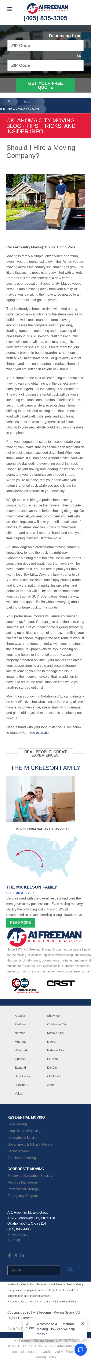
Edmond (20, 1067)
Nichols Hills (55, 1033)
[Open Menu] (9, 9)
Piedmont (21, 1024)
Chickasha (54, 1076)
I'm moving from (65, 36)
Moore (51, 1041)
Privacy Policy (17, 1234)
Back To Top (16, 1329)
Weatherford (23, 1050)
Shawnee (53, 1015)
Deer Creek (22, 1076)
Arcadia (20, 1015)
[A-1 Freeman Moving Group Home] (47, 8)
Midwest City (55, 1050)
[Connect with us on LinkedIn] (22, 1256)
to (79, 55)
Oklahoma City (57, 1024)
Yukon (19, 1093)
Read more (20, 922)
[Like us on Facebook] (9, 1256)
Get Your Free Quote (45, 85)
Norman (20, 1033)
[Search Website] (70, 1270)
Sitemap (13, 1240)
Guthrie (20, 1059)
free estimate (39, 732)
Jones (51, 1085)
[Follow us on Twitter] (16, 1256)
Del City (52, 1067)
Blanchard (21, 1085)
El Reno (52, 1059)
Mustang (20, 1041)
